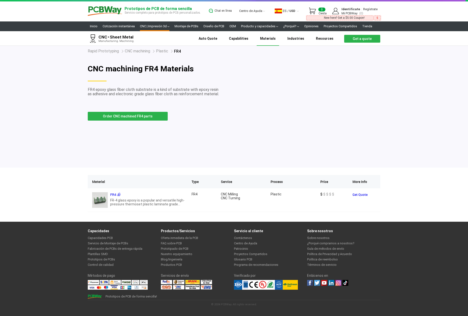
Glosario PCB (243, 259)
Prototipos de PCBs (101, 259)
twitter (317, 283)
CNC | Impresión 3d (153, 26)
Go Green (290, 285)
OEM (232, 26)
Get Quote (360, 194)
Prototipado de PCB (174, 248)
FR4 (113, 194)
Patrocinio (241, 248)
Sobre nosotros (318, 238)
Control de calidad (101, 265)
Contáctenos (243, 238)
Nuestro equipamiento (176, 254)
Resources (324, 38)
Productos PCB (171, 265)
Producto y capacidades (258, 26)
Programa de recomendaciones (256, 265)
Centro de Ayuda (251, 11)
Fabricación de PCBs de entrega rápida (115, 248)
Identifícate (350, 9)
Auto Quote (208, 38)
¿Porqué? (290, 26)
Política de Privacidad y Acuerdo (329, 254)
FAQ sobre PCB (171, 243)
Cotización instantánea (119, 26)
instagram (338, 283)
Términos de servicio (322, 265)
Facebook (310, 283)
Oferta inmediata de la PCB (179, 238)
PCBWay (105, 11)
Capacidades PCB (100, 238)
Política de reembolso (322, 259)
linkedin (331, 283)
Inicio (94, 26)
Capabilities (238, 38)
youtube (324, 283)
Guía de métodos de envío (325, 248)
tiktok (345, 283)
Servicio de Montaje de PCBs (108, 243)
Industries (295, 38)
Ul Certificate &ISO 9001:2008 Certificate (258, 285)
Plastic (162, 51)
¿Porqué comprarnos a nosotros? (330, 243)
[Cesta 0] (313, 11)
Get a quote (362, 39)
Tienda (367, 26)
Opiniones (311, 26)
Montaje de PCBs (186, 26)
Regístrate (370, 9)
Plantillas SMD (98, 254)
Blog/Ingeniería (171, 259)
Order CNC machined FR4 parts (128, 116)
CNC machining (137, 51)
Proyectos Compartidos (340, 26)
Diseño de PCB (214, 26)
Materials (268, 38)
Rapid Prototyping (103, 51)
